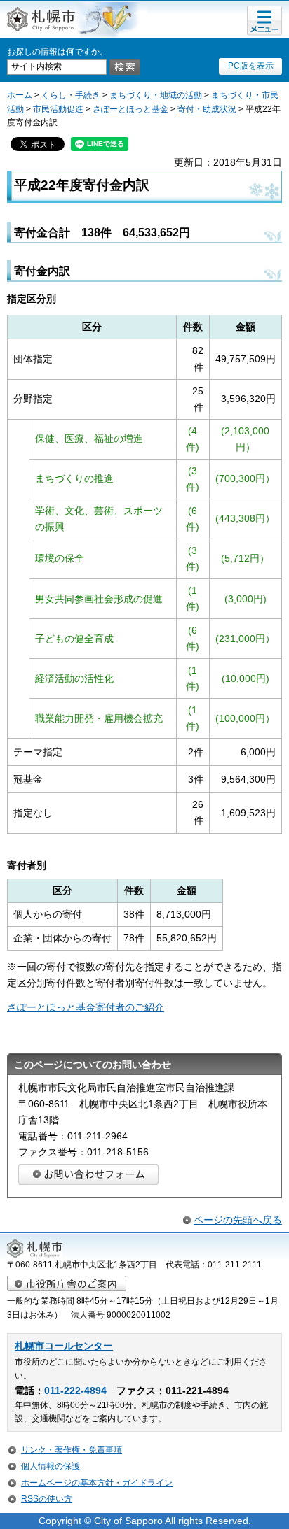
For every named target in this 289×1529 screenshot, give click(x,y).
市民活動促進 (58, 109)
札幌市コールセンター (64, 1346)
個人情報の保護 (50, 1466)
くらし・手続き (70, 95)
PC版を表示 (251, 66)
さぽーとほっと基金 (130, 109)
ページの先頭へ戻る (238, 1219)
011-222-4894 (75, 1391)
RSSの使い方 (46, 1499)
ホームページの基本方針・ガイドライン (97, 1483)
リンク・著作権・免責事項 (71, 1450)
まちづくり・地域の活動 (155, 95)
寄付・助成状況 (206, 109)
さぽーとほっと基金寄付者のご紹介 (85, 1007)
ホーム (19, 95)
